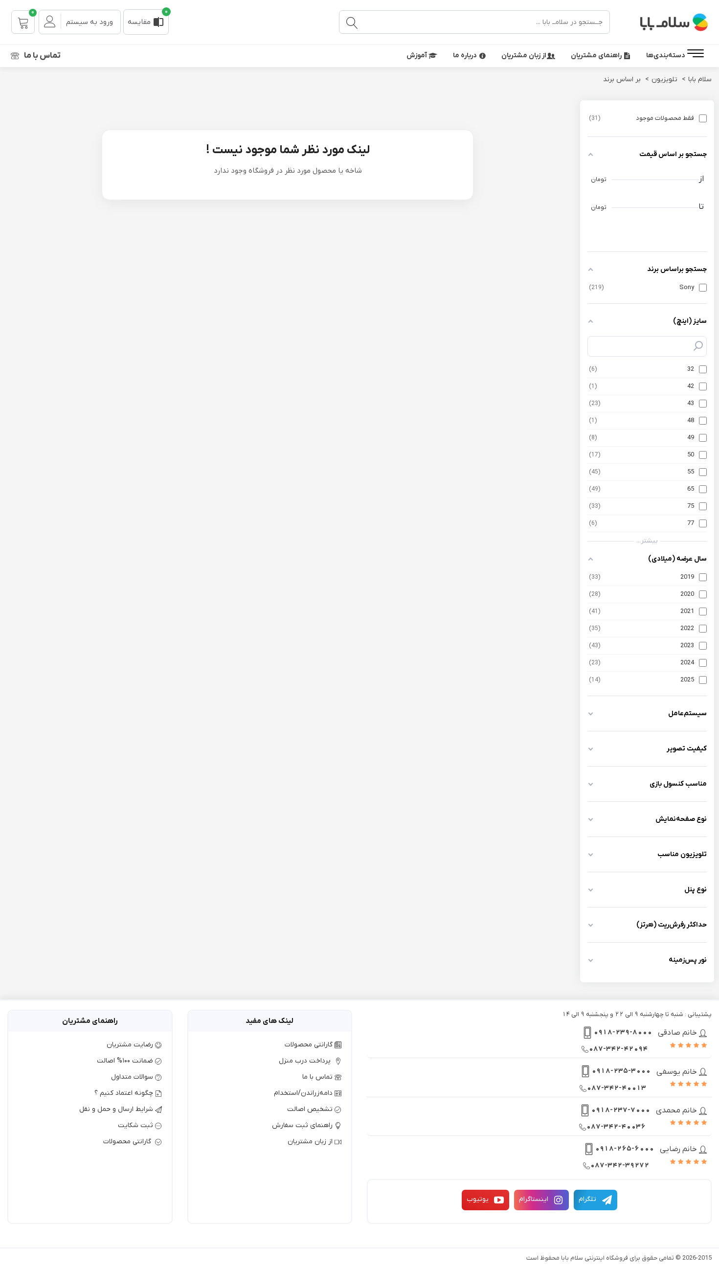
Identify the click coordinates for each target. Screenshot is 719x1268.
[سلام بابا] (663, 22)
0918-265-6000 (624, 1149)
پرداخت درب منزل (306, 1060)
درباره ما (465, 55)
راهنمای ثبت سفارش (302, 1125)
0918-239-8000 (622, 1032)
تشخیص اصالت (310, 1109)
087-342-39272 (619, 1165)
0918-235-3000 (621, 1071)
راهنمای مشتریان (596, 55)
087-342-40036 (616, 1127)
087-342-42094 (618, 1049)
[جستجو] (351, 22)
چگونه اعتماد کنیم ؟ (123, 1093)
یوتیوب (478, 1199)
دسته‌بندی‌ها (665, 55)
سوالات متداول (132, 1077)
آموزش (417, 55)
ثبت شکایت (135, 1125)
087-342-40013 (616, 1088)
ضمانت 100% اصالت (125, 1060)
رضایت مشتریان (130, 1044)
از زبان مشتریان (523, 55)
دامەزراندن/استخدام (303, 1093)
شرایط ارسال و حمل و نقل (116, 1109)
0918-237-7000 (620, 1110)
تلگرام (588, 1199)
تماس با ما (42, 55)
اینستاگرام (533, 1199)
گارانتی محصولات (309, 1044)
